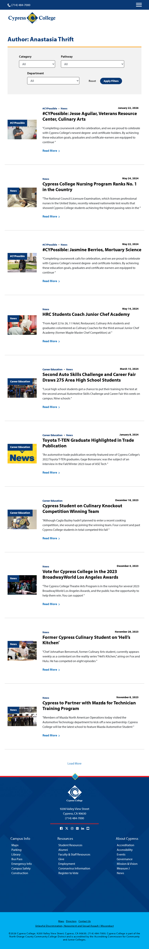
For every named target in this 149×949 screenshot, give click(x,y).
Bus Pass (16, 859)
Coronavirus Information (74, 868)
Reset (92, 81)
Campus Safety (21, 868)
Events (121, 854)
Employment (66, 864)
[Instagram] (72, 828)
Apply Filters (111, 81)
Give (61, 859)
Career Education (52, 369)
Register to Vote (68, 873)
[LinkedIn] (82, 828)
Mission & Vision (127, 864)
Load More (74, 763)
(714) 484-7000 (20, 5)
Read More (50, 150)
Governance (125, 859)
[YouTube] (88, 828)
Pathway (67, 56)
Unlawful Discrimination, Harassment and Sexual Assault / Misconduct (74, 925)
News (64, 108)
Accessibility (125, 850)
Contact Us (85, 921)
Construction (19, 873)
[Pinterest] (77, 828)
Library (16, 854)
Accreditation (125, 845)
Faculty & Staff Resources (74, 854)
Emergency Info (21, 864)
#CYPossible (49, 108)
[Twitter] (66, 828)
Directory (71, 921)
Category (25, 56)
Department (35, 73)
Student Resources (70, 845)
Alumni (63, 850)
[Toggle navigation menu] (138, 5)
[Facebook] (61, 828)
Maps (14, 845)
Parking (16, 850)
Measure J (123, 868)
